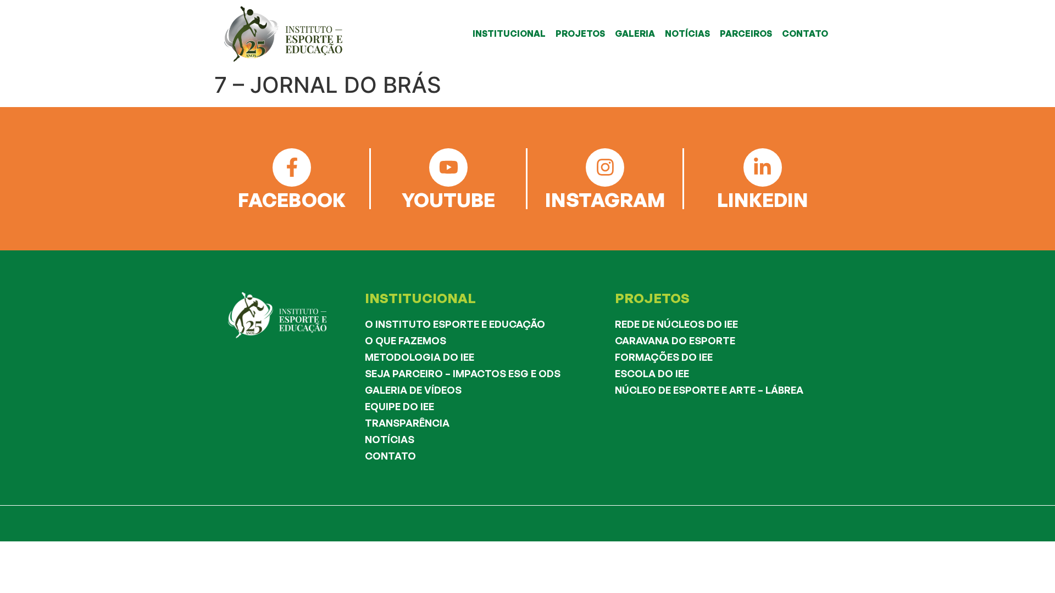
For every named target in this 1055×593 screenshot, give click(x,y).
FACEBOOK (292, 199)
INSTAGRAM (605, 199)
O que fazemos (405, 340)
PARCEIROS (746, 33)
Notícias (389, 439)
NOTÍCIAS (687, 33)
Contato (390, 456)
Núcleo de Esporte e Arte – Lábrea (709, 390)
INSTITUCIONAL (509, 33)
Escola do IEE (652, 373)
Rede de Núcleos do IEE (676, 324)
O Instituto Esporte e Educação (455, 324)
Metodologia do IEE (419, 357)
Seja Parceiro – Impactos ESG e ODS (462, 373)
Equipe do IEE (399, 406)
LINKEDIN (762, 199)
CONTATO (805, 33)
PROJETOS (580, 33)
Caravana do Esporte (675, 340)
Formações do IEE (664, 357)
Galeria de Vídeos (413, 390)
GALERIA (635, 33)
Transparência (407, 423)
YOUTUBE (448, 199)
